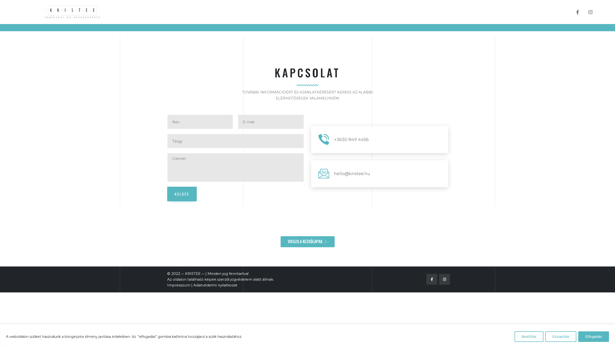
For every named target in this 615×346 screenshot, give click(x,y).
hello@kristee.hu (352, 173)
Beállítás (529, 336)
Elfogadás (593, 336)
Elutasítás (560, 336)
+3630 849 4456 (351, 139)
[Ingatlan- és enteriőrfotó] (73, 12)
